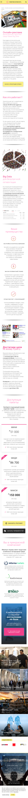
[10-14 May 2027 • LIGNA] (14, 703)
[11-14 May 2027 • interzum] (14, 725)
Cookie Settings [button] (5, 794)
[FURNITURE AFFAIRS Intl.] (14, 2)
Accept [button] (12, 794)
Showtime (4, 658)
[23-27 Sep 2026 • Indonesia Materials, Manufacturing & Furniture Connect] (14, 658)
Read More (16, 792)
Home (2, 8)
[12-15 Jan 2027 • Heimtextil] (14, 680)
